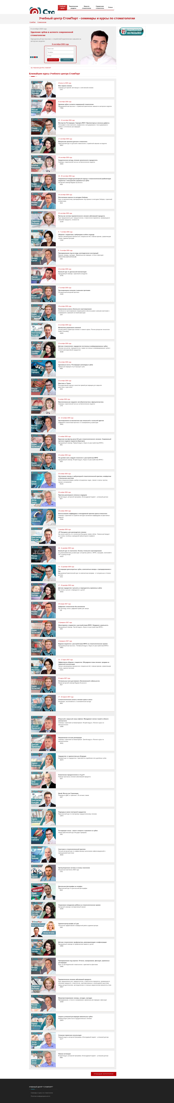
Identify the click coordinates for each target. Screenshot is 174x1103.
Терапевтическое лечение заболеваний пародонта (74, 979)
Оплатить (66, 60)
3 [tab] (35, 57)
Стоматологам (41, 22)
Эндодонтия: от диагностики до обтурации (72, 756)
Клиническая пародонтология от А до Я (71, 775)
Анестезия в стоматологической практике (71, 849)
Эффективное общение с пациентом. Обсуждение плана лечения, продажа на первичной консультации (83, 663)
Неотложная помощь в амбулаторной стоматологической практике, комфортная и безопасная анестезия (84, 477)
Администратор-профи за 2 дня (68, 923)
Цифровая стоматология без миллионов (71, 606)
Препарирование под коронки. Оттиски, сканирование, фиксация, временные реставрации (83, 961)
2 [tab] (33, 57)
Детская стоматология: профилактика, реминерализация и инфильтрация (82, 942)
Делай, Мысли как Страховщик (68, 793)
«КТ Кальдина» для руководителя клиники (72, 532)
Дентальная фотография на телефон (70, 886)
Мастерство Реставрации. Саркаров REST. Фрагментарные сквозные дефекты (83, 123)
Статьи (110, 7)
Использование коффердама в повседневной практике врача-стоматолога (82, 513)
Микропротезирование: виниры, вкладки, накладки (75, 998)
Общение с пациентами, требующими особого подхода (76, 234)
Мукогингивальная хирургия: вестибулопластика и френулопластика (80, 402)
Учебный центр (62, 7)
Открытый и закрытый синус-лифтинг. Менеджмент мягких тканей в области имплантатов (83, 720)
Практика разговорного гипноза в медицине (72, 495)
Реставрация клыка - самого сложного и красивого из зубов (78, 830)
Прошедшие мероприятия (103, 1074)
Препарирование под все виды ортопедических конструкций (78, 253)
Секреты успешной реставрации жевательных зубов (75, 1016)
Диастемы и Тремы (64, 383)
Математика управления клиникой (69, 327)
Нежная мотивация (64, 1054)
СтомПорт (33, 22)
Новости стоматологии (86, 7)
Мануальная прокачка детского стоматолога (72, 141)
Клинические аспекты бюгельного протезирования (75, 309)
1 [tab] (31, 57)
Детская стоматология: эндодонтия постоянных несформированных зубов (83, 346)
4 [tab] (37, 57)
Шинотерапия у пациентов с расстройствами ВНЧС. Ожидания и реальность (83, 625)
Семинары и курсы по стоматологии (42, 1093)
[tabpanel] (72, 45)
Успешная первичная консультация (69, 1035)
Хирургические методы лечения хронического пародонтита (77, 160)
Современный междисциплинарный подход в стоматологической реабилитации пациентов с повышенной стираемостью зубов (84, 179)
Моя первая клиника (65, 86)
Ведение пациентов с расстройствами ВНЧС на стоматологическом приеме (83, 644)
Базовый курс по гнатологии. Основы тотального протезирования (80, 551)
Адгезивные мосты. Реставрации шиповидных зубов (75, 365)
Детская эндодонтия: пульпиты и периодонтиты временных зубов (80, 588)
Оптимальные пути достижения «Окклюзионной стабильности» (79, 681)
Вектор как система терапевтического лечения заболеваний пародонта (81, 216)
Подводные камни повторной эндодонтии (72, 812)
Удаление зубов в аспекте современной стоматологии (76, 104)
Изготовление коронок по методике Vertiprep (73, 197)
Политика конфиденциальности (40, 1096)
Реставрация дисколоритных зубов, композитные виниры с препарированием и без (84, 570)
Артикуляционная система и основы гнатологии (74, 868)
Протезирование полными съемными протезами (74, 290)
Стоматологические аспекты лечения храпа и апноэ (75, 699)
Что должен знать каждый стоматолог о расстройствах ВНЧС (78, 458)
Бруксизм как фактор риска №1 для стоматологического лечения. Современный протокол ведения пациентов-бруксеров (84, 440)
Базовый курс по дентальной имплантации (72, 272)
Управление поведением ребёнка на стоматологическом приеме (79, 905)
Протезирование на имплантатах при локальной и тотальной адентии (81, 420)
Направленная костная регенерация (70, 737)
